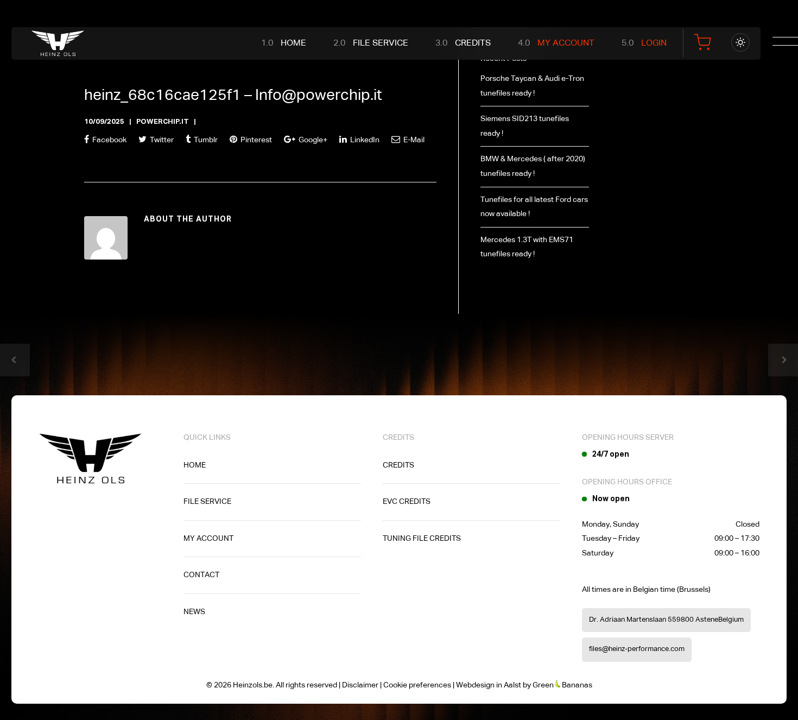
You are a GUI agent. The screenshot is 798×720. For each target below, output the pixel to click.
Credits (473, 43)
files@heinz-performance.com (637, 649)
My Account (565, 43)
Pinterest (255, 140)
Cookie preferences (417, 685)
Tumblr (205, 140)
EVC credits (406, 502)
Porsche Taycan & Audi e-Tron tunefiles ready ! (532, 86)
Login (654, 43)
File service (380, 43)
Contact (201, 575)
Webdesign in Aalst (488, 685)
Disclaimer (360, 685)
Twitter (161, 140)
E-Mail (413, 140)
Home (293, 43)
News (194, 612)
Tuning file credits (422, 538)
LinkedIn (364, 140)
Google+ (312, 140)
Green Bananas (562, 685)
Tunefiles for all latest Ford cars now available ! (534, 207)
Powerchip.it (162, 121)
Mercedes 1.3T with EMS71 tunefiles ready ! (526, 247)
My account (208, 538)
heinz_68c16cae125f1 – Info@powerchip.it (233, 95)
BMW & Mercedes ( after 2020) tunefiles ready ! (532, 166)
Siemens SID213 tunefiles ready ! (524, 126)
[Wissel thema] (740, 42)
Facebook (108, 140)
